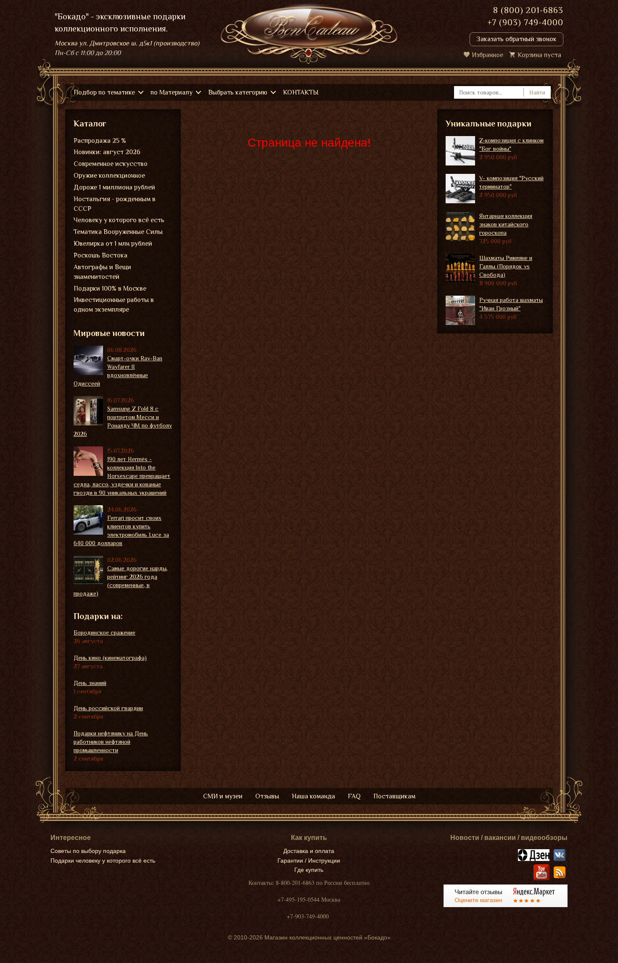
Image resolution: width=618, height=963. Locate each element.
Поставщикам (394, 796)
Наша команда (313, 796)
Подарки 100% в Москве (110, 288)
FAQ (354, 796)
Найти (537, 92)
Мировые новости (109, 333)
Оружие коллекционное (109, 175)
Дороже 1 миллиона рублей (114, 187)
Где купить (308, 869)
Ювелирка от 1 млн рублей (113, 243)
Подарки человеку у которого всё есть (102, 860)
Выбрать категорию (237, 92)
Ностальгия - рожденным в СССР (115, 204)
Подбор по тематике (104, 92)
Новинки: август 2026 (107, 152)
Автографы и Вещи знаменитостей (102, 272)
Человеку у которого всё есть (119, 220)
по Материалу (172, 92)
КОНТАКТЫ (301, 92)
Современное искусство (111, 164)
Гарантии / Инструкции (308, 860)
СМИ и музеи (223, 796)
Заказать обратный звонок (516, 39)
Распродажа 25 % (100, 140)
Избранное (487, 55)
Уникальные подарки (488, 123)
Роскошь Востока (100, 255)
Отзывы (267, 796)
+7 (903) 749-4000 (525, 22)
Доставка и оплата (308, 851)
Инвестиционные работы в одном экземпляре (114, 304)
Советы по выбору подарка (88, 851)
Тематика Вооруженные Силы (118, 232)
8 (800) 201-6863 (528, 10)
